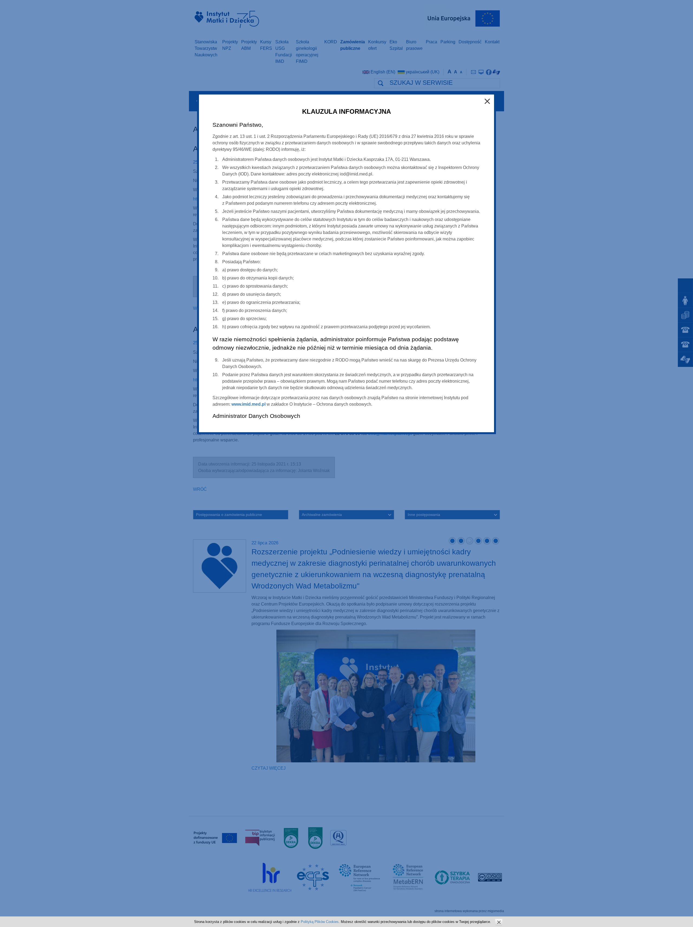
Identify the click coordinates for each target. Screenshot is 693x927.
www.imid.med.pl (248, 404)
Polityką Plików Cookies (320, 922)
